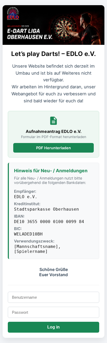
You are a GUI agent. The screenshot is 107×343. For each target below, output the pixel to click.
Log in (53, 327)
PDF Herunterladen (53, 148)
